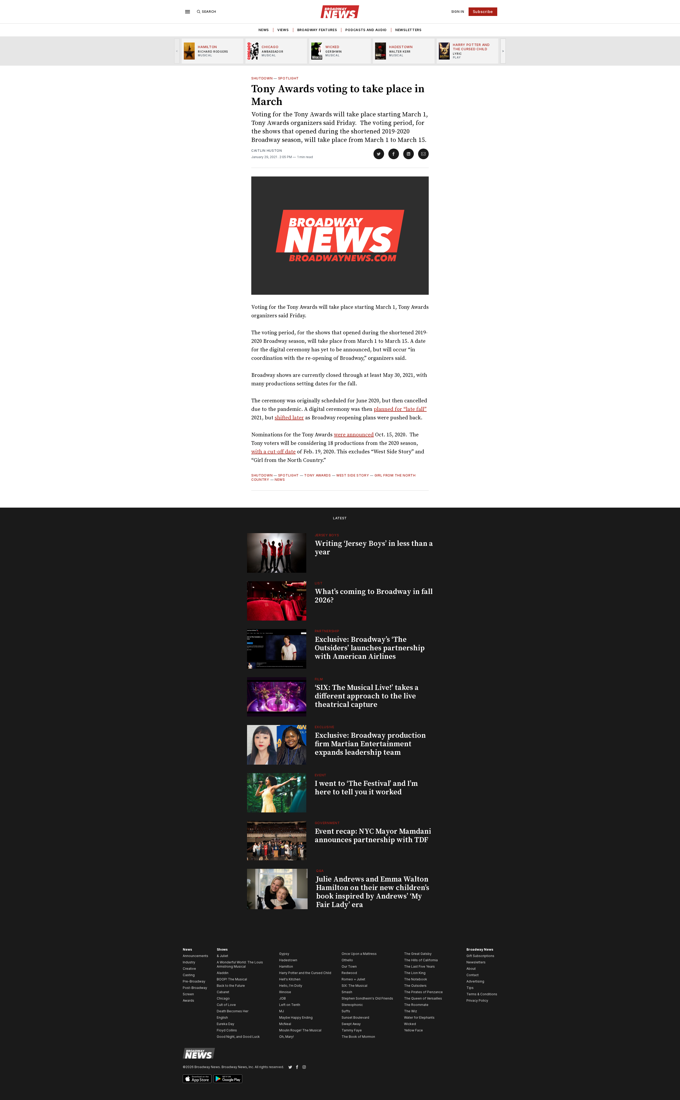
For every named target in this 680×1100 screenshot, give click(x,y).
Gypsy (284, 954)
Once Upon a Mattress (359, 954)
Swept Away (351, 1024)
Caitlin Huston (266, 151)
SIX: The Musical (354, 986)
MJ (281, 1011)
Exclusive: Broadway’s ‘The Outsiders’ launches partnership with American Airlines (370, 648)
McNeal (285, 1024)
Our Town (349, 966)
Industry (189, 962)
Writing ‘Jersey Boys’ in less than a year (374, 548)
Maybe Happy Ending (296, 1017)
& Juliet (222, 956)
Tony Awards (317, 475)
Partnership (327, 631)
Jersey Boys (327, 535)
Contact (472, 975)
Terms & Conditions (481, 994)
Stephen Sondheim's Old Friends (367, 998)
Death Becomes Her (232, 1011)
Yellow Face (413, 1030)
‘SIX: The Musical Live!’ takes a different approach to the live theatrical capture (367, 696)
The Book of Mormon (358, 1037)
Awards (188, 1000)
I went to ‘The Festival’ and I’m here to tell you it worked (366, 788)
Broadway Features (317, 30)
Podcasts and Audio (366, 30)
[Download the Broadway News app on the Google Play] (228, 1078)
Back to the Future (231, 986)
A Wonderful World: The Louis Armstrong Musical (240, 964)
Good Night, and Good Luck (238, 1037)
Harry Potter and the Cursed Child (305, 973)
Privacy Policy (477, 1000)
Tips (470, 988)
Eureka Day (225, 1024)
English (222, 1017)
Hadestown (288, 960)
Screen (188, 994)
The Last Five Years (419, 966)
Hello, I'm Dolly (290, 986)
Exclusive (324, 727)
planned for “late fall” (400, 409)
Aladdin (222, 973)
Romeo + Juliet (353, 979)
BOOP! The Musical (232, 979)
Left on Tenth (289, 1005)
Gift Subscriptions (480, 956)
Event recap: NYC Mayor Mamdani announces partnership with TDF (373, 836)
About (471, 969)
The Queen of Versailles (423, 998)
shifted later (289, 418)
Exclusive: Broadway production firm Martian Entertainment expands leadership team (370, 744)
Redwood (349, 973)
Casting (189, 975)
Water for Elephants (419, 1017)
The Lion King (415, 973)
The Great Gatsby (418, 954)
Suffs (346, 1011)
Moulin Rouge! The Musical (300, 1030)
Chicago (223, 998)
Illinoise (285, 992)
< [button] (177, 51)
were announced (354, 435)
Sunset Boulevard (355, 1017)
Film (319, 679)
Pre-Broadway (194, 981)
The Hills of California (421, 960)
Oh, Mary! (286, 1037)
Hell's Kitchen (289, 979)
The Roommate (416, 1005)
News (263, 30)
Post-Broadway (195, 988)
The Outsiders (415, 986)
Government (327, 823)
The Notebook (415, 979)
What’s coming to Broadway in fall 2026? (374, 596)
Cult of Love (226, 1005)
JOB (282, 998)
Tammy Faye (352, 1030)
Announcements (195, 956)
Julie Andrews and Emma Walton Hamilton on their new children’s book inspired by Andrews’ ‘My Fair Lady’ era (372, 892)
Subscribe (483, 11)
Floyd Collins (227, 1030)
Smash (347, 992)
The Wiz (410, 1011)
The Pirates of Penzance (423, 992)
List (319, 583)
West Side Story (352, 475)
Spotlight (288, 78)
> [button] (503, 51)
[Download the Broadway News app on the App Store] (197, 1078)
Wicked (410, 1024)
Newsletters (408, 30)
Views (283, 30)
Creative (189, 969)
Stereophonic (352, 1005)
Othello (347, 960)
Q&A (320, 871)
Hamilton (286, 966)
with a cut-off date (273, 452)
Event (321, 775)
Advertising (475, 981)
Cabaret (223, 992)
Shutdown (262, 78)
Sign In (457, 12)
